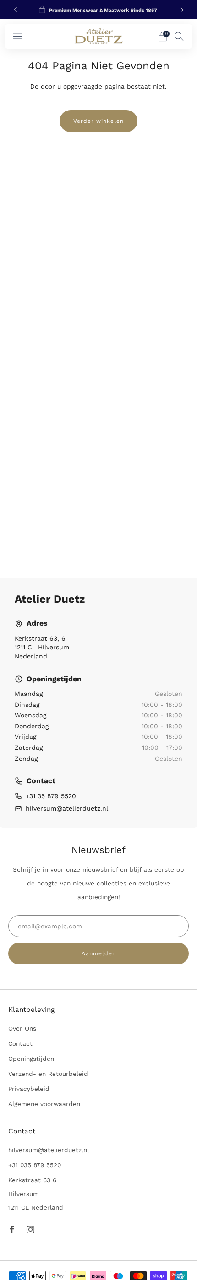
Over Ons (22, 1028)
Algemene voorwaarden (44, 1103)
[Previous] (15, 10)
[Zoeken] (179, 36)
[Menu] (17, 36)
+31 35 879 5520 (51, 796)
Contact (20, 1043)
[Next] (181, 10)
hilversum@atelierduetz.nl (67, 808)
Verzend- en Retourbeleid (48, 1073)
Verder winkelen (98, 121)
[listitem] (98, 9)
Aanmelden (99, 953)
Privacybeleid (28, 1088)
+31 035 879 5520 (34, 1165)
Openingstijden (31, 1058)
